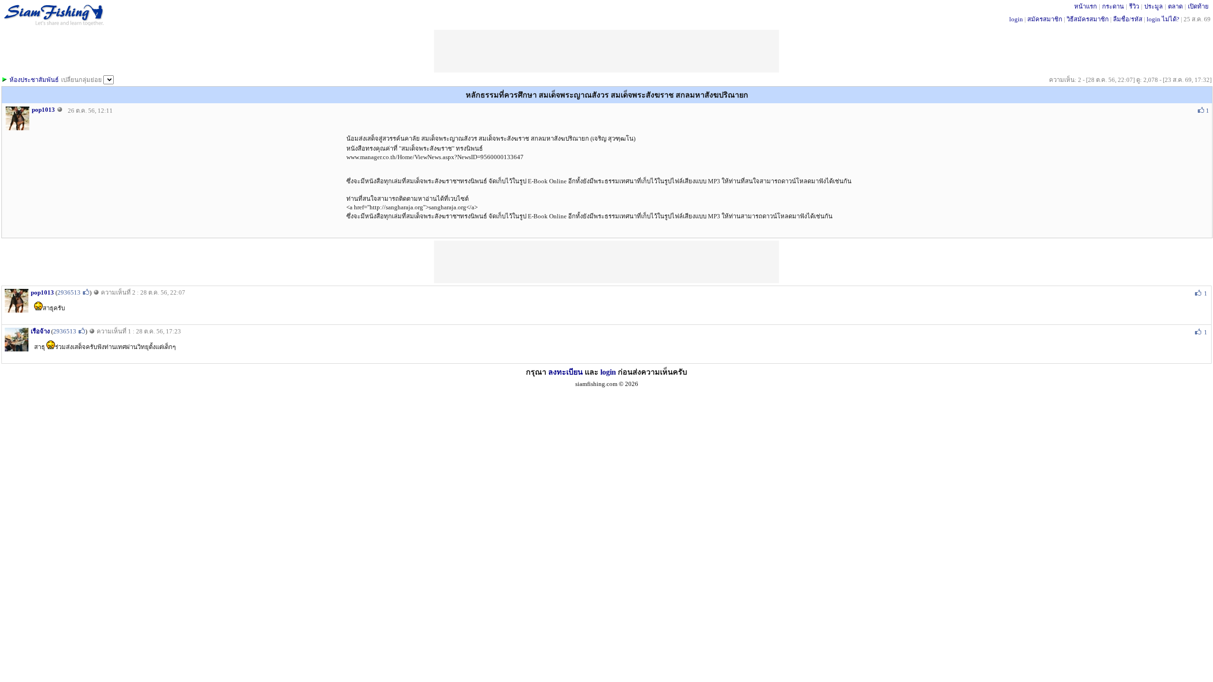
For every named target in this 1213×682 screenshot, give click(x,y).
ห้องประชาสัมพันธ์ (34, 79)
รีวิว (1134, 6)
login (1016, 19)
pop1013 (43, 109)
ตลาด (1175, 6)
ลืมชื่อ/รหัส (1127, 19)
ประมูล (1153, 6)
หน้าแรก (1085, 6)
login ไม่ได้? (1163, 19)
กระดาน (1113, 6)
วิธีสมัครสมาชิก (1088, 19)
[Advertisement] (606, 262)
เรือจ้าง (40, 331)
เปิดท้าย (1198, 6)
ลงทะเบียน (565, 372)
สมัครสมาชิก (1044, 19)
